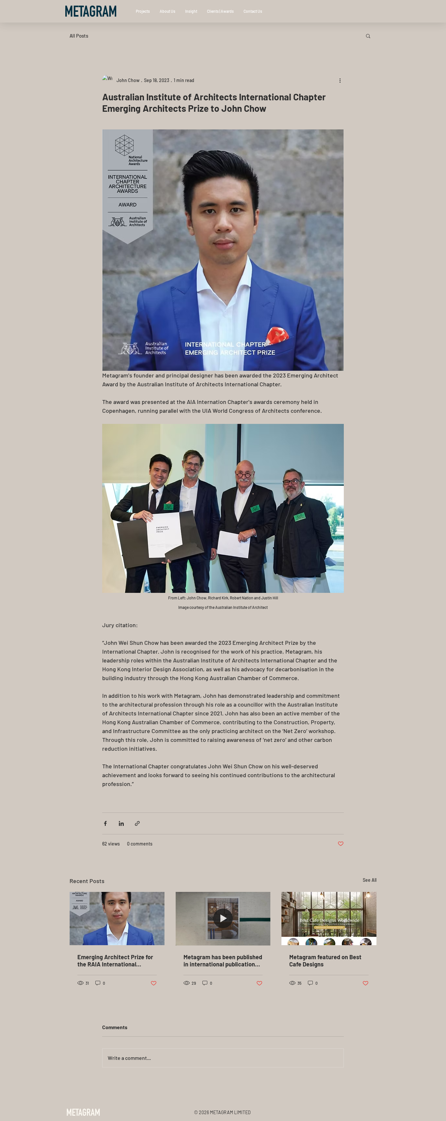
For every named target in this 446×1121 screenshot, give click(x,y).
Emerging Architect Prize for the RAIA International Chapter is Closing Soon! (115, 960)
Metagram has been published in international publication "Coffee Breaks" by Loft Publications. (222, 960)
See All (369, 880)
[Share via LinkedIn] (121, 823)
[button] (368, 35)
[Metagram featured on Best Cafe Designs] (328, 918)
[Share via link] (137, 823)
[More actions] (340, 80)
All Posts (79, 36)
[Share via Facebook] (105, 823)
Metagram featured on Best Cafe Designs (325, 960)
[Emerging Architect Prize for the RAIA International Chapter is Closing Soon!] (117, 918)
